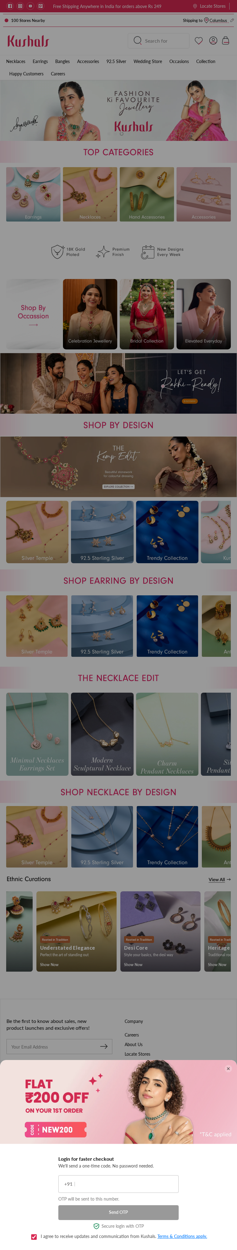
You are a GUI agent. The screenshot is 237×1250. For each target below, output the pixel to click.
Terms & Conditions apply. (182, 1236)
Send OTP (118, 1212)
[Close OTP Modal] (228, 1069)
